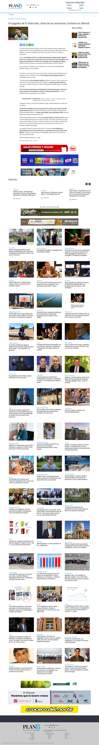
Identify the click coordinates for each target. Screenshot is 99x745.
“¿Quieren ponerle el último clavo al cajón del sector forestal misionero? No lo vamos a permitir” (77, 315)
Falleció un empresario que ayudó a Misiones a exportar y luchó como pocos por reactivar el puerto (21, 447)
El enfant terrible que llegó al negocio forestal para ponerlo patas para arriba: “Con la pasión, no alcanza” (21, 347)
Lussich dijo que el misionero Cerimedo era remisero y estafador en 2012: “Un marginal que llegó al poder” (49, 379)
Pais (65, 736)
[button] (89, 184)
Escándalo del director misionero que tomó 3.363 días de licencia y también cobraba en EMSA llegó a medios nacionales (20, 609)
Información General (49, 734)
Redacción (14, 199)
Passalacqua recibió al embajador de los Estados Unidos (49, 251)
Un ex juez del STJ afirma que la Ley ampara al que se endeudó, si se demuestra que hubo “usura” (49, 284)
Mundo (32, 736)
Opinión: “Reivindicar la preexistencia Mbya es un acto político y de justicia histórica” (76, 193)
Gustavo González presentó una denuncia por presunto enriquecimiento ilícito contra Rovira (48, 446)
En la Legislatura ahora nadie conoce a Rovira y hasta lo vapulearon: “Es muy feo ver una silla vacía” (48, 609)
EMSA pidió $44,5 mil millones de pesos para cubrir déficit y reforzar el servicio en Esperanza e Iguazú (21, 315)
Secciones (11, 14)
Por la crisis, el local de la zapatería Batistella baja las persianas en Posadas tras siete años (49, 411)
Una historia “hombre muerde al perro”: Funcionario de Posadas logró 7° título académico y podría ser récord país (76, 669)
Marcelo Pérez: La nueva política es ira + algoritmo (49, 544)
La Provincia (67, 734)
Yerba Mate (32, 739)
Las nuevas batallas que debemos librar (49, 193)
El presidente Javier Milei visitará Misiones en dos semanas (20, 376)
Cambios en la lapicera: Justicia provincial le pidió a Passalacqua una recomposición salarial (20, 511)
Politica (49, 737)
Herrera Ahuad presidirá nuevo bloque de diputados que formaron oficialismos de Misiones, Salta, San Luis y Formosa (21, 252)
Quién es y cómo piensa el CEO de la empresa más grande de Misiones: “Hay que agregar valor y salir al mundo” (77, 379)
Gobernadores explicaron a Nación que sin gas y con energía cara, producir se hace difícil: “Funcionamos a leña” (49, 670)
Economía (32, 734)
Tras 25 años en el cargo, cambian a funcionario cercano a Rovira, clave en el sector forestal (77, 346)
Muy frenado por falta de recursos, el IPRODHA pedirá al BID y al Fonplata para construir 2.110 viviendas (77, 285)
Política (32, 737)
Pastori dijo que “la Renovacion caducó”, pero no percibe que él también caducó (20, 284)
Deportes (66, 732)
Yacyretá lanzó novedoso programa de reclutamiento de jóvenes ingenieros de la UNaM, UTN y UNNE (49, 314)
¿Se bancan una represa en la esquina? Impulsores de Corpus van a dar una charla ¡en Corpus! (21, 480)
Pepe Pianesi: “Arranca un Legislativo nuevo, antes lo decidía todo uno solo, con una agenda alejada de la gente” (48, 638)
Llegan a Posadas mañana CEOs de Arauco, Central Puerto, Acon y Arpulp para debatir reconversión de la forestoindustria (77, 447)
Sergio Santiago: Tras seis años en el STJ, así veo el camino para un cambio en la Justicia (20, 669)
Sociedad (49, 738)
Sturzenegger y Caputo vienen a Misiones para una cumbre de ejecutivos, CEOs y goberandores (76, 477)
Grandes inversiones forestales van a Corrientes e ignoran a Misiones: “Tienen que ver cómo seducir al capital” (49, 347)
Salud (66, 737)
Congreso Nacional (49, 732)
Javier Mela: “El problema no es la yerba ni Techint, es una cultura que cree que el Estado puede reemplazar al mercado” (21, 193)
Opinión (49, 736)
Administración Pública (29, 732)
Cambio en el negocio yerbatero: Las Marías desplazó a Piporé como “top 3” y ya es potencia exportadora (21, 543)
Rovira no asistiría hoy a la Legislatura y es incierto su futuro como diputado (76, 640)
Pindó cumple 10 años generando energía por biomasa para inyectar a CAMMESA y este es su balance (77, 545)
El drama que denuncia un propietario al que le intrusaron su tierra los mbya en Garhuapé (76, 509)
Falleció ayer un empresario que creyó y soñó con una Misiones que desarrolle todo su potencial (49, 478)
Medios (66, 735)
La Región (32, 735)
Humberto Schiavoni (45, 197)
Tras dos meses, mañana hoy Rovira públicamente (75, 411)
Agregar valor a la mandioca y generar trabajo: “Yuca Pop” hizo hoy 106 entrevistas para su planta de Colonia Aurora (77, 577)
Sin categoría (31, 738)
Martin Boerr (33, 5)
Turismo (66, 738)
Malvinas (49, 735)
